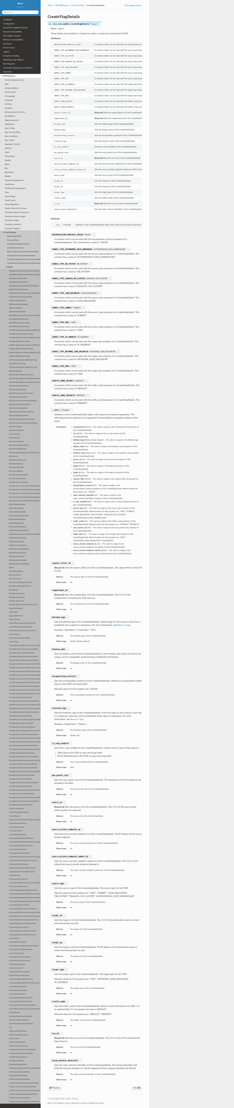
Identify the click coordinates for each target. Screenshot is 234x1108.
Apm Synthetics (11, 136)
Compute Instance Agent (15, 216)
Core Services (10, 232)
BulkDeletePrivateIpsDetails (19, 530)
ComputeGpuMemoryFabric (19, 927)
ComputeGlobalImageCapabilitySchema (23, 890)
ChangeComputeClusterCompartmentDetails (25, 675)
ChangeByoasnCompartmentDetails (21, 653)
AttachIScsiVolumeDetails (18, 408)
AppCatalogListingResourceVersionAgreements (25, 378)
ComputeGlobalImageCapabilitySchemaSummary (25, 894)
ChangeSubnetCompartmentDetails (21, 775)
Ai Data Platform (12, 88)
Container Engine (12, 220)
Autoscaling (9, 156)
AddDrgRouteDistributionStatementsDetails (24, 274)
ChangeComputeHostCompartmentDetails (24, 686)
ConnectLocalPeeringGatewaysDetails (22, 1005)
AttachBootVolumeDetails (18, 397)
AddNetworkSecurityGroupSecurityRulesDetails (25, 293)
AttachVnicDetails (15, 426)
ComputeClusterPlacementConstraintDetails (24, 883)
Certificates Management (15, 188)
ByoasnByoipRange (16, 571)
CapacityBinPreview (16, 616)
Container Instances (13, 224)
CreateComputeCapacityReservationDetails (24, 1090)
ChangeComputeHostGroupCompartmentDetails (25, 690)
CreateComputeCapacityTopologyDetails (23, 1094)
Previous (55, 1088)
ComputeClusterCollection (18, 879)
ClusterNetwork (14, 816)
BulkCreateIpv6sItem (16, 508)
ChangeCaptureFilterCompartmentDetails (23, 660)
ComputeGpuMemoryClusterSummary (22, 923)
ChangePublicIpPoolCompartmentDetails (23, 756)
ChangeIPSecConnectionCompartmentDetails (25, 719)
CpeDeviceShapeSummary (18, 1046)
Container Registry (12, 228)
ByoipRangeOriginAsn (17, 597)
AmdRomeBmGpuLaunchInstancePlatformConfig (25, 345)
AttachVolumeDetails (16, 430)
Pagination (7, 72)
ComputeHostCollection (17, 942)
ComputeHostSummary (17, 964)
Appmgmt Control (12, 144)
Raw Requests (9, 64)
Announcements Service (15, 112)
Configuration (9, 24)
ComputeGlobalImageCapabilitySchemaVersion (25, 897)
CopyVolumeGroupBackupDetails (21, 1023)
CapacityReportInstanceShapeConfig (22, 623)
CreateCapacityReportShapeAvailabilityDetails (25, 1068)
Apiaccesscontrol (12, 120)
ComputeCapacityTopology (18, 864)
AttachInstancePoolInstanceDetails (21, 412)
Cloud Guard (10, 200)
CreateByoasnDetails (16, 1060)
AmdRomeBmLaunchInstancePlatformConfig (25, 352)
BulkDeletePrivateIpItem (17, 527)
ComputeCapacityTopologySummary (22, 871)
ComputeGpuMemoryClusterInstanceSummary (25, 916)
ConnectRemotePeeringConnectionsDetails (24, 1009)
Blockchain (9, 172)
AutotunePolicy (14, 434)
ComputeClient (13, 240)
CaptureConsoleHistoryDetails (19, 638)
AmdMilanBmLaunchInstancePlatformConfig (25, 337)
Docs (50, 5)
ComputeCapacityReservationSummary (23, 860)
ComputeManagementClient (18, 244)
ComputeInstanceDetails (17, 986)
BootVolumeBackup (16, 463)
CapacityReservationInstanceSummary (22, 630)
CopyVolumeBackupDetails (18, 1020)
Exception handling (11, 56)
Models (10, 267)
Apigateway (9, 124)
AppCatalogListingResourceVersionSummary (24, 382)
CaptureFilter (13, 642)
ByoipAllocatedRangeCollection (20, 582)
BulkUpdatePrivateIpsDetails (19, 564)
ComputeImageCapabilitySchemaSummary (24, 983)
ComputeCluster (15, 875)
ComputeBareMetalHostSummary (21, 845)
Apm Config (10, 128)
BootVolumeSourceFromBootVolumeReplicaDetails (25, 497)
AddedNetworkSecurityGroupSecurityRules (24, 315)
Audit (7, 152)
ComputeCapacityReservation (19, 853)
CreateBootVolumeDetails (18, 1057)
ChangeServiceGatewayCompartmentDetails (24, 771)
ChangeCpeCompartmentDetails (20, 697)
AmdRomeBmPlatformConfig (19, 356)
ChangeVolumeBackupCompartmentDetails (24, 790)
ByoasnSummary (15, 579)
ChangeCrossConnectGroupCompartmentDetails (25, 704)
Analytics (8, 108)
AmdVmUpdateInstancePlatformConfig (23, 367)
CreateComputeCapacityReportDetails (22, 1086)
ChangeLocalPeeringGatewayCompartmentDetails (25, 742)
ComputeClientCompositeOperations (21, 256)
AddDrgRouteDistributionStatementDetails (24, 271)
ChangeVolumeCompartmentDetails (21, 794)
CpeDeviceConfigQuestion (18, 1035)
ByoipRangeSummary (16, 601)
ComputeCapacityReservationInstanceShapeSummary (25, 857)
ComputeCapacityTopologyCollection (22, 868)
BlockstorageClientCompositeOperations (23, 252)
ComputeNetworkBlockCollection (21, 998)
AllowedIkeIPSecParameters (19, 319)
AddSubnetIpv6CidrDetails (18, 304)
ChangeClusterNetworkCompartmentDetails (24, 664)
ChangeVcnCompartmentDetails (20, 779)
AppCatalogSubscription (17, 389)
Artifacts (8, 148)
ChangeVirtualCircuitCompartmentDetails (23, 782)
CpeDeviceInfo (14, 1038)
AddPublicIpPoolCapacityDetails (20, 297)
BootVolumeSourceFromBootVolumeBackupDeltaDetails (25, 486)
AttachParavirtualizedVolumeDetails (21, 419)
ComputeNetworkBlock (17, 994)
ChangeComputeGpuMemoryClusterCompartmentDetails (25, 679)
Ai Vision (8, 104)
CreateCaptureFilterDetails (18, 1075)
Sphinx (61, 1103)
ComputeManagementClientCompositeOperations (24, 259)
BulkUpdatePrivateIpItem (18, 560)
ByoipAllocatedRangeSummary (20, 586)
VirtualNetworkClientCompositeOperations (24, 263)
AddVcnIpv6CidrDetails (17, 311)
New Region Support (12, 36)
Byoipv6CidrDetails (16, 608)
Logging (6, 52)
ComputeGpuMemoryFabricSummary (22, 934)
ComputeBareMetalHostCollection (21, 838)
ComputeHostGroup (16, 953)
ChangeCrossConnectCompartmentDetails (24, 701)
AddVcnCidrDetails (15, 308)
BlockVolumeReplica (16, 441)
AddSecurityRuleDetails (17, 300)
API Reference (9, 76)
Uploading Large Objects (13, 60)
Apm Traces (9, 140)
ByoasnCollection (15, 575)
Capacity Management (14, 180)
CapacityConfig (14, 619)
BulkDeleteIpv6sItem (16, 523)
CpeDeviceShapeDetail (17, 1042)
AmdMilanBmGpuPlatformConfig (21, 334)
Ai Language (10, 96)
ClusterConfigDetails (16, 808)
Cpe (10, 1027)
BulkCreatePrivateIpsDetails (19, 515)
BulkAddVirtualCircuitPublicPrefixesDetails (24, 501)
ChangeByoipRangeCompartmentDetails (23, 656)
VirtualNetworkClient (15, 248)
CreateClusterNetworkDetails (19, 1079)
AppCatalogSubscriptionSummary (21, 393)
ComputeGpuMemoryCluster (19, 905)
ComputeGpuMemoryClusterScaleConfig (23, 920)
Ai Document (10, 92)
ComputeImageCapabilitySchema (21, 979)
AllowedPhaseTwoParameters (19, 326)
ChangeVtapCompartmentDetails (20, 805)
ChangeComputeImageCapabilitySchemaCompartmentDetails (25, 693)
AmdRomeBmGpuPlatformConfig (21, 348)
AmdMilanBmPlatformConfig (19, 341)
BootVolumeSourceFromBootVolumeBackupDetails (25, 489)
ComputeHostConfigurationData (20, 949)
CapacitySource (14, 634)
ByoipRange (13, 590)
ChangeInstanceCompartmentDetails (22, 727)
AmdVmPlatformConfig (17, 363)
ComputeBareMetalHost (17, 834)
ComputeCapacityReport (18, 849)
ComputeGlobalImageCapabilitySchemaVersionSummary (25, 901)
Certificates (9, 184)
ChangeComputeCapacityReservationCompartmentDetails (25, 667)
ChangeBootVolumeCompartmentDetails (23, 649)
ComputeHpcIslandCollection (19, 972)
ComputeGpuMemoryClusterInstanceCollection (25, 912)
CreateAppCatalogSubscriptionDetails (22, 1049)
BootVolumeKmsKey (16, 467)
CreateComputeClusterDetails (19, 1098)
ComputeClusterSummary (18, 886)
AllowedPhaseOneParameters (19, 323)
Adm (7, 84)
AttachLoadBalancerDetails (18, 415)
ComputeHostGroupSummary (19, 960)
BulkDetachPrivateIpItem (18, 545)
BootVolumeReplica (16, 471)
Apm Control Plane (12, 132)
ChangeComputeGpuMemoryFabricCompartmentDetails (25, 682)
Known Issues (9, 48)
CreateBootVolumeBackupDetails (21, 1053)
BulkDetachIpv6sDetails (17, 538)
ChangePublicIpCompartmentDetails (22, 753)
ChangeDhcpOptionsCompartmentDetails (24, 712)
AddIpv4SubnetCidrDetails (18, 289)
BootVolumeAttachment (17, 460)
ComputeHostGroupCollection (20, 957)
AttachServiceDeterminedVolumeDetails (23, 423)
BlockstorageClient (14, 236)
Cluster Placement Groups (15, 208)
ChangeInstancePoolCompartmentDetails (23, 734)
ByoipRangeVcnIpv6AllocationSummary (23, 604)
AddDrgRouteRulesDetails (18, 282)
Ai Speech (9, 100)
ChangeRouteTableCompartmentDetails (23, 764)
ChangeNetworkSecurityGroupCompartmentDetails (25, 749)
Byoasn (11, 567)
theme (75, 1103)
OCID (57, 571)
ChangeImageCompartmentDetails (21, 723)
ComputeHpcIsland (16, 968)
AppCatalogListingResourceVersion (21, 374)
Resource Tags (123, 625)
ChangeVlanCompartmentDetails (20, 786)
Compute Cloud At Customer (17, 212)
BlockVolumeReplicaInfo (18, 449)
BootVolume (13, 456)
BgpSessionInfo (14, 438)
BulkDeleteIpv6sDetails (17, 519)
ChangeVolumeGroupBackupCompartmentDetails (25, 797)
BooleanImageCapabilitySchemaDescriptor (24, 452)
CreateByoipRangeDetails (18, 1064)
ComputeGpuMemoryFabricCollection (22, 931)
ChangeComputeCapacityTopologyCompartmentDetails (25, 671)
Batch (7, 164)
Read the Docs (97, 1103)
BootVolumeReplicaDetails (18, 475)
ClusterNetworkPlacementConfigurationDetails (25, 819)
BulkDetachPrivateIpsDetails (19, 549)
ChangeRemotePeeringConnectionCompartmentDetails (25, 760)
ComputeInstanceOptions (18, 990)
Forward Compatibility (12, 32)
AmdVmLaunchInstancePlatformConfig (23, 360)
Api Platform (10, 116)
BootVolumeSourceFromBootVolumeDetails (24, 493)
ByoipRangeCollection (17, 593)
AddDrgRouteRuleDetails (18, 278)
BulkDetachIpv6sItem (16, 541)
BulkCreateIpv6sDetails (17, 504)
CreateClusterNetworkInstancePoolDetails (24, 1083)
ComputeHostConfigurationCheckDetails (23, 946)
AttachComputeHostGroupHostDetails (23, 400)
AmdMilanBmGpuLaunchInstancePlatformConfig (25, 330)
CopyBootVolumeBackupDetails (20, 1016)
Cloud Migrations (12, 204)
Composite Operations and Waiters (17, 68)
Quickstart (7, 44)
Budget (8, 176)
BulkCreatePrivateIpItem (17, 512)
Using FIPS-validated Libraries (15, 28)
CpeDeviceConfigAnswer (18, 1031)
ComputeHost (14, 938)
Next (135, 1088)
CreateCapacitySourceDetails (19, 1072)
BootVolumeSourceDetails (18, 482)
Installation (7, 20)
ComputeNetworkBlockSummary (20, 1001)
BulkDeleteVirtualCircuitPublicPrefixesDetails (25, 534)
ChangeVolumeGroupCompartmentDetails (24, 801)
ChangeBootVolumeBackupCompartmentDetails (25, 645)
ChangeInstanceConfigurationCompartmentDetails (25, 730)
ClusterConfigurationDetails (19, 812)
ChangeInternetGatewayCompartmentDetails (25, 738)
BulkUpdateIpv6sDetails (17, 553)
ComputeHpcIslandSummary (19, 975)
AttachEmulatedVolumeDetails (20, 404)
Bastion (8, 160)
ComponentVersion (16, 831)
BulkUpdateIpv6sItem (16, 556)
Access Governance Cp (14, 80)
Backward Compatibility (13, 40)
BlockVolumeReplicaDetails (19, 445)
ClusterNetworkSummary (18, 823)
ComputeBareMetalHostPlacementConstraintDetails (25, 842)
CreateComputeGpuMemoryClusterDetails (24, 1101)
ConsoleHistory (14, 1012)
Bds (6, 168)
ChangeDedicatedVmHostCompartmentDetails (25, 708)
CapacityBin (13, 612)
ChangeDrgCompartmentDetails (20, 716)
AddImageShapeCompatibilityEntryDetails (24, 286)
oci (21, 3)
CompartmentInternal (16, 827)
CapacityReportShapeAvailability (20, 627)
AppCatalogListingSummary (19, 386)
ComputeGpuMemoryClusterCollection (23, 909)
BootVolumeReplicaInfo (17, 478)
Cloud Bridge (10, 196)
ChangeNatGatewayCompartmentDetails (23, 745)
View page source (132, 5)
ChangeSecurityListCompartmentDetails (23, 768)
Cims (7, 192)
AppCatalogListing (15, 371)
